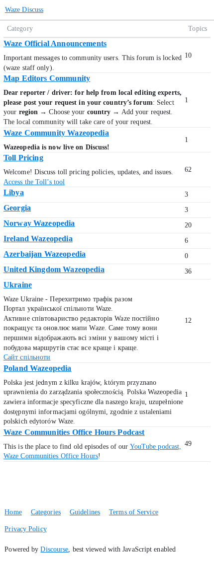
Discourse (54, 549)
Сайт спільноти (26, 357)
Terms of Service (133, 512)
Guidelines (85, 512)
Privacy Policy (25, 529)
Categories (46, 512)
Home (12, 512)
